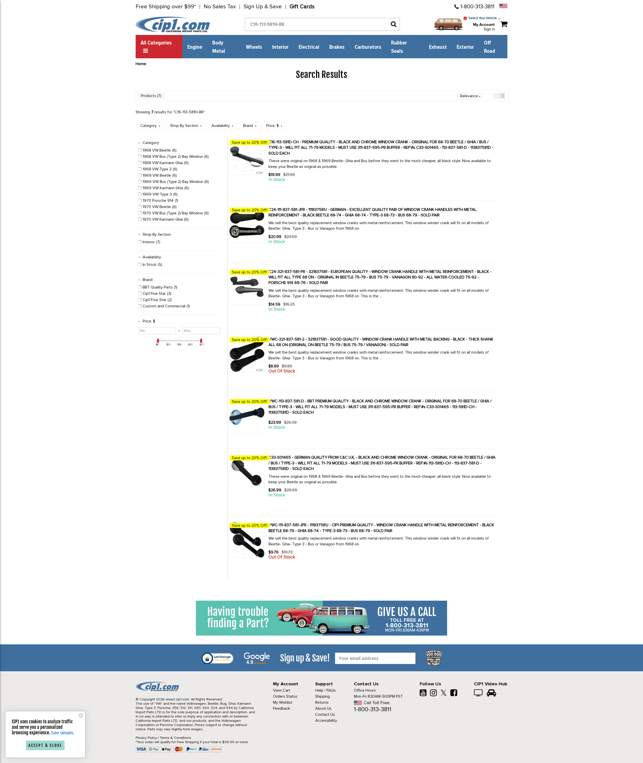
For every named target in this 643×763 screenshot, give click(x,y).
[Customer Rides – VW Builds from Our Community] (491, 693)
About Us (323, 708)
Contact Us (325, 714)
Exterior (465, 47)
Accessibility (326, 720)
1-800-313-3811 (477, 6)
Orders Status (285, 696)
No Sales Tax (220, 7)
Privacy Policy (146, 738)
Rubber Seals (399, 47)
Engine (194, 47)
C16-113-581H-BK (189, 112)
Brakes (337, 47)
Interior (280, 47)
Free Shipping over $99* (166, 7)
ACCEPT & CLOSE (45, 745)
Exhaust (438, 47)
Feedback (281, 708)
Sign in (489, 29)
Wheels (254, 47)
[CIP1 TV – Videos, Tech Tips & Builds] (478, 693)
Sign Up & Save (263, 7)
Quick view (286, 189)
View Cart (281, 690)
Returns (322, 702)
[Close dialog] (80, 715)
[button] (496, 96)
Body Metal (218, 47)
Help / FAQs (325, 690)
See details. (63, 732)
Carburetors (368, 47)
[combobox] (322, 24)
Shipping (322, 696)
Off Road (489, 47)
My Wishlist (282, 702)
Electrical (309, 47)
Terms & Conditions (175, 738)
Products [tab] (150, 95)
